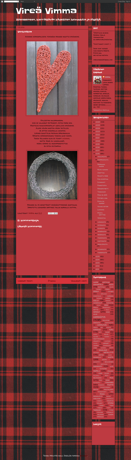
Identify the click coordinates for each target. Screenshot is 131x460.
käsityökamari (98, 339)
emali (108, 289)
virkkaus (100, 417)
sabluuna (97, 398)
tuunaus (97, 410)
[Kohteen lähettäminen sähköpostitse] (49, 213)
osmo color (103, 373)
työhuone (100, 412)
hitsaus (99, 298)
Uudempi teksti (25, 280)
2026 (98, 122)
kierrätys (99, 317)
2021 (98, 138)
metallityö (108, 352)
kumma (106, 337)
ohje (111, 366)
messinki (96, 352)
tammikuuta (102, 252)
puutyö (110, 384)
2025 (98, 125)
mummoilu (97, 357)
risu (112, 392)
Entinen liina (102, 198)
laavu (95, 343)
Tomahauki (101, 192)
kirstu (95, 327)
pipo (100, 380)
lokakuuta (102, 222)
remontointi (102, 392)
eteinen (110, 291)
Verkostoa (101, 218)
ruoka (108, 396)
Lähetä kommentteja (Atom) (55, 287)
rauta (95, 389)
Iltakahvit (101, 182)
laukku (96, 345)
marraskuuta (103, 160)
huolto (108, 301)
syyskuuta (102, 225)
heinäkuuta (102, 231)
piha (111, 377)
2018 (98, 147)
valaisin (100, 414)
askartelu (98, 284)
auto (111, 284)
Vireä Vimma (46, 11)
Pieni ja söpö (102, 195)
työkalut (110, 412)
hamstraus (97, 296)
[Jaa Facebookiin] (55, 213)
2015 (98, 256)
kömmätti (96, 341)
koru (111, 329)
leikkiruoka (107, 346)
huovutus (109, 303)
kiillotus (106, 320)
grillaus (104, 294)
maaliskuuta (102, 244)
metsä (101, 355)
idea (106, 305)
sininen (99, 401)
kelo (107, 310)
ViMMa (107, 77)
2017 (98, 150)
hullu (95, 300)
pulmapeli (96, 383)
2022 (98, 134)
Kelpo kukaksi (102, 169)
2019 (98, 144)
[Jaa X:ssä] (53, 213)
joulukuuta (102, 156)
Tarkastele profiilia (101, 110)
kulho (106, 334)
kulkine (95, 337)
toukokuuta (102, 238)
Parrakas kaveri (101, 165)
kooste (108, 327)
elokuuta (101, 228)
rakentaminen (105, 387)
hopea (108, 298)
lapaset (106, 343)
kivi (102, 327)
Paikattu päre (102, 176)
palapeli (96, 376)
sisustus (110, 401)
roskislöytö (97, 396)
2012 (98, 266)
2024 (98, 128)
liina (95, 348)
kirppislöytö (109, 323)
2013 (98, 263)
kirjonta (96, 323)
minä (109, 355)
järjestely (106, 307)
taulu (100, 407)
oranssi (110, 371)
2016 (98, 154)
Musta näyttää (101, 214)
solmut (100, 403)
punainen (109, 382)
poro (107, 380)
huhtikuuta (102, 241)
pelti (106, 375)
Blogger (84, 455)
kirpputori (102, 325)
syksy (102, 405)
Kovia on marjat (101, 202)
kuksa (95, 334)
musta (110, 357)
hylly (98, 305)
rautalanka (108, 389)
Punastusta (102, 185)
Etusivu (51, 280)
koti (100, 332)
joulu (95, 307)
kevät (95, 314)
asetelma (106, 282)
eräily (96, 291)
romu (102, 394)
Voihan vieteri (102, 206)
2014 (98, 260)
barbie (99, 289)
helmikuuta (102, 249)
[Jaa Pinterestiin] (57, 213)
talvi (111, 405)
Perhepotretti (102, 189)
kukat (107, 332)
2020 (98, 141)
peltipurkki (97, 378)
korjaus (97, 329)
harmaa (110, 296)
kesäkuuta (102, 234)
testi (108, 408)
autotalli (101, 287)
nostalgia (104, 364)
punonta (101, 385)
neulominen (109, 362)
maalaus (103, 350)
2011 (97, 269)
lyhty (111, 348)
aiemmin (65, 138)
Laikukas (100, 209)
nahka (104, 359)
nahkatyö (96, 362)
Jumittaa (100, 173)
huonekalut (97, 303)
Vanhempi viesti (79, 280)
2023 (98, 131)
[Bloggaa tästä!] (51, 213)
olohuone (103, 368)
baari (111, 287)
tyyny (111, 410)
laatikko (107, 341)
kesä (108, 312)
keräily (96, 312)
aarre (95, 282)
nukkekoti (97, 366)
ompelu (96, 371)
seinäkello (109, 399)
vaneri (110, 414)
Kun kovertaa (102, 179)
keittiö (95, 309)
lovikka (103, 348)
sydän (110, 403)
